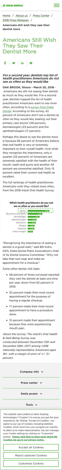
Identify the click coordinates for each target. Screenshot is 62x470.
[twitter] (13, 63)
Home (6, 15)
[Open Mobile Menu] (56, 5)
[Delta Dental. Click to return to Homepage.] (23, 5)
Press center (30, 382)
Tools (30, 404)
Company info (30, 371)
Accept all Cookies (31, 447)
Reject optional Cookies (31, 455)
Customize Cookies (31, 463)
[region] (31, 439)
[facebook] (5, 63)
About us (22, 15)
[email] (31, 63)
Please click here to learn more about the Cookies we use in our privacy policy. (30, 438)
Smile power (30, 393)
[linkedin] (22, 63)
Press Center (41, 15)
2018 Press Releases (16, 20)
